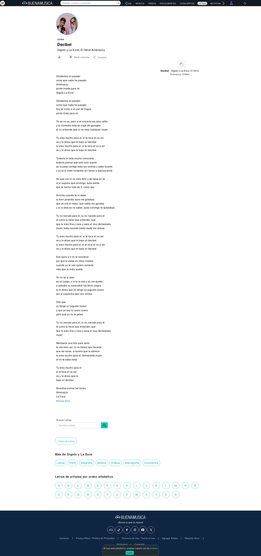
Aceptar (130, 552)
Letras (202, 3)
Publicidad (122, 544)
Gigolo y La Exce (68, 50)
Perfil (72, 463)
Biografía (86, 463)
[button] (100, 57)
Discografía (132, 463)
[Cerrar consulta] (114, 3)
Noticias (215, 3)
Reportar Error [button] (192, 538)
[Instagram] (135, 530)
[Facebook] (127, 530)
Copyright (140, 544)
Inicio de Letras (66, 441)
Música (140, 3)
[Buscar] (104, 425)
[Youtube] (143, 530)
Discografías (168, 3)
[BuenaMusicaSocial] (111, 530)
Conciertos (187, 3)
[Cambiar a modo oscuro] (245, 3)
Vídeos (152, 3)
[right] (223, 3)
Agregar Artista (170, 538)
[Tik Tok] (119, 530)
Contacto (64, 538)
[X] (151, 530)
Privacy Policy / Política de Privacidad (95, 538)
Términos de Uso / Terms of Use (138, 538)
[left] (126, 3)
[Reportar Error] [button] (63, 401)
